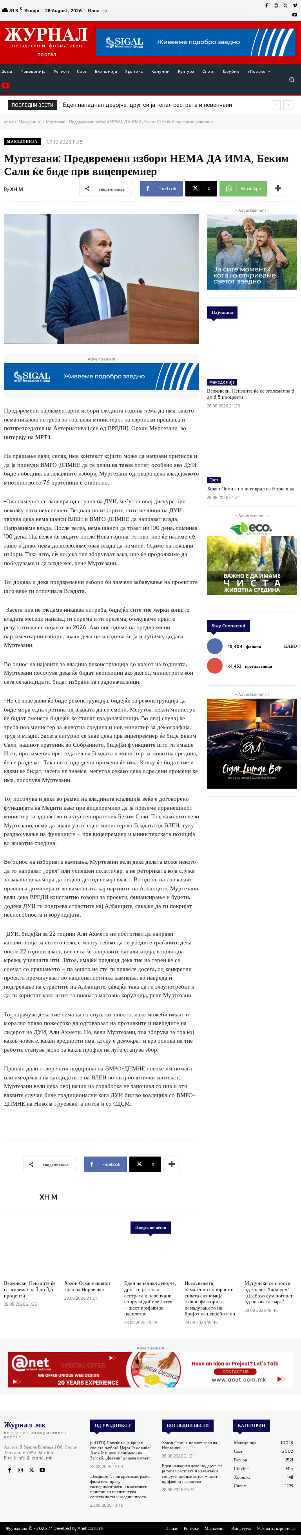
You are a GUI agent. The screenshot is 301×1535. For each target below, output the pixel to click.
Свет (213, 480)
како (290, 646)
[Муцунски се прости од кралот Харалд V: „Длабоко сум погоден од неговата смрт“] (271, 1258)
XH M (16, 189)
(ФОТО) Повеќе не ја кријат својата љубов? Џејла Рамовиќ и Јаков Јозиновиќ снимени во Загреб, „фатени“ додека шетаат (120, 1450)
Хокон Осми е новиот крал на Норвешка (250, 488)
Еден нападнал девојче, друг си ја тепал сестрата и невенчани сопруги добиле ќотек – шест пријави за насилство (150, 1298)
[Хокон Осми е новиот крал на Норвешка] (252, 448)
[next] (288, 105)
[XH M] (22, 1198)
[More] (278, 188)
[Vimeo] (294, 6)
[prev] (276, 105)
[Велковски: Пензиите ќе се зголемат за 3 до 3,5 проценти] (252, 350)
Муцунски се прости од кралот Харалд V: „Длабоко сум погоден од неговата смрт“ (269, 1292)
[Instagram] (276, 6)
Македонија (22, 141)
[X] (285, 6)
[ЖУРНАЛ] (46, 34)
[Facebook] (266, 6)
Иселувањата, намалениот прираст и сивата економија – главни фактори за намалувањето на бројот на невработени (210, 1298)
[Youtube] (294, 15)
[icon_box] (98, 11)
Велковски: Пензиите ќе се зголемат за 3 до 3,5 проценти (30, 1289)
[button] (291, 79)
